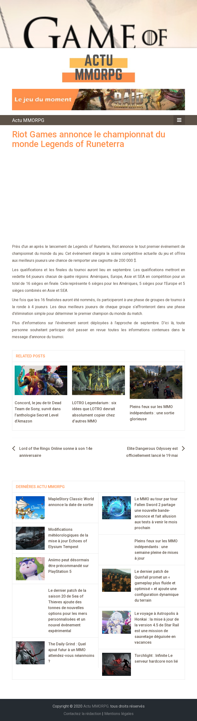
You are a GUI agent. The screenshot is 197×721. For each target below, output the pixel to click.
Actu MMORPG (28, 120)
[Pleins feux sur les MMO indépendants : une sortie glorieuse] (156, 382)
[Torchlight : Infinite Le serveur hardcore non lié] (116, 664)
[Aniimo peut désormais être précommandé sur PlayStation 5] (30, 568)
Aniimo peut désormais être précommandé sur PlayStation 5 (68, 566)
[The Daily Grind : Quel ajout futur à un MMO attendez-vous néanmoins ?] (30, 652)
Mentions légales (119, 713)
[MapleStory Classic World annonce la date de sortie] (30, 507)
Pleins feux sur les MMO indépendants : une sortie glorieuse (152, 412)
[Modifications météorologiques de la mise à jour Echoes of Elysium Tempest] (30, 538)
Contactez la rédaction (82, 713)
